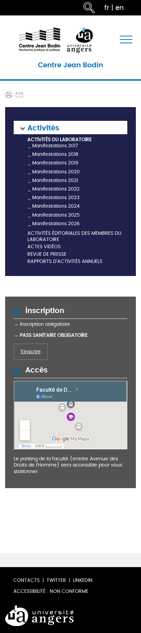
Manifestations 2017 (55, 145)
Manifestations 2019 (55, 162)
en (119, 7)
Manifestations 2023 (55, 197)
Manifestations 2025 (56, 215)
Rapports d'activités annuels (64, 261)
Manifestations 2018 (55, 154)
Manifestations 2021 (55, 180)
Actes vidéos (44, 247)
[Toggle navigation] (126, 39)
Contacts (26, 580)
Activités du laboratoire (59, 140)
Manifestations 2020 (56, 171)
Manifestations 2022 (55, 189)
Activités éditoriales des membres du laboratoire (74, 236)
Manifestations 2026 (56, 223)
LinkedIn (82, 580)
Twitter (56, 580)
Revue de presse (46, 254)
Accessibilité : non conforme (50, 591)
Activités (43, 128)
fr (106, 7)
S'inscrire (31, 351)
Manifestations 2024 (56, 206)
